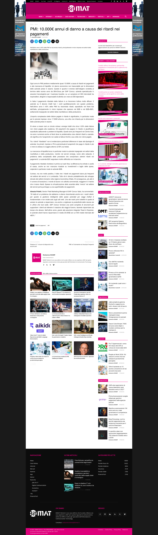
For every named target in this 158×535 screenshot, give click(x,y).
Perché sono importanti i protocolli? (109, 118)
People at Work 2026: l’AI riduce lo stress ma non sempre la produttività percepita (39, 358)
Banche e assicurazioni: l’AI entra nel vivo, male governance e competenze (118, 410)
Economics (35, 488)
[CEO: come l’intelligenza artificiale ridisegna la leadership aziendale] (84, 327)
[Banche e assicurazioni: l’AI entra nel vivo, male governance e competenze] (102, 411)
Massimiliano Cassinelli (114, 255)
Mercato (92, 16)
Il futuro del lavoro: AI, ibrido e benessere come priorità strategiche (38, 315)
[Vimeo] (126, 1)
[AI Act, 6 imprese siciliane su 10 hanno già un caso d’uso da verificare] (102, 243)
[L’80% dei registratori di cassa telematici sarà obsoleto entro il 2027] (102, 388)
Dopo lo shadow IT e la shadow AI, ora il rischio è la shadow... (84, 485)
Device (32, 477)
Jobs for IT (35, 482)
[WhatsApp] (44, 41)
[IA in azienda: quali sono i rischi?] (102, 287)
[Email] (53, 41)
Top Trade (43, 1)
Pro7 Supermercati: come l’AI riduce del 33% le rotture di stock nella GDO (118, 346)
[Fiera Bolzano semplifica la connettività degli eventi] (68, 463)
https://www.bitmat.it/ (48, 257)
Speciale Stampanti (91, 1)
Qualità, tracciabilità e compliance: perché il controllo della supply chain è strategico (40, 294)
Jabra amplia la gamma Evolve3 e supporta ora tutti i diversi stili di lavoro (118, 304)
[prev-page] (31, 364)
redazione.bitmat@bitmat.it (71, 522)
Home (31, 24)
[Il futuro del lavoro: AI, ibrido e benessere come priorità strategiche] (40, 305)
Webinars (116, 16)
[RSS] (120, 1)
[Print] (57, 41)
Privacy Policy (117, 529)
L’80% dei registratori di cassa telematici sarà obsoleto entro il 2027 (117, 387)
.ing (31, 493)
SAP (48, 225)
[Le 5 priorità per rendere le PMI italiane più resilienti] (62, 348)
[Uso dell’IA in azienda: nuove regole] (102, 265)
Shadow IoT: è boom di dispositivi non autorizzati (41, 245)
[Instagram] (114, 1)
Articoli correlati (36, 273)
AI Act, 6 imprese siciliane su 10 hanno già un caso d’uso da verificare (117, 242)
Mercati (32, 469)
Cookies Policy (108, 529)
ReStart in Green (81, 1)
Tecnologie (81, 16)
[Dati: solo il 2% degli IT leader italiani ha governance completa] (62, 327)
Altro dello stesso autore (50, 273)
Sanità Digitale (72, 1)
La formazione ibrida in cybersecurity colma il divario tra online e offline (61, 315)
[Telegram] (49, 41)
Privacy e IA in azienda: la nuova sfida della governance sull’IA (117, 275)
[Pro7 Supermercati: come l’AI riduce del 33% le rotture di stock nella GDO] (102, 347)
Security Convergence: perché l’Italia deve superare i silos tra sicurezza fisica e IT (82, 294)
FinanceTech (34, 496)
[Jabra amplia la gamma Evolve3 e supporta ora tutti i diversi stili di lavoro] (102, 305)
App (108, 16)
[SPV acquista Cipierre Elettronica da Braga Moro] (102, 224)
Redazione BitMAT (36, 37)
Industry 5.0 (64, 1)
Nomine (32, 471)
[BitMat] (79, 8)
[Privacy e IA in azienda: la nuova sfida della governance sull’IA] (102, 276)
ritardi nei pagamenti (40, 225)
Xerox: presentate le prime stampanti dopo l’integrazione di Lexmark (118, 315)
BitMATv (37, 1)
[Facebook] (111, 1)
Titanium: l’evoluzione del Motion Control (110, 141)
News (41, 16)
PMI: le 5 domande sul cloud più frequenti (81, 244)
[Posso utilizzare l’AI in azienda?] (102, 254)
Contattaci (100, 1)
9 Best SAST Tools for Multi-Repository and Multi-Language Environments (38, 337)
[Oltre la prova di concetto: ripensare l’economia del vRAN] (84, 348)
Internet (49, 16)
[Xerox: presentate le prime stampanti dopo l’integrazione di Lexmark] (102, 316)
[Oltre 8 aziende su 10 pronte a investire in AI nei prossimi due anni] (102, 370)
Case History (69, 16)
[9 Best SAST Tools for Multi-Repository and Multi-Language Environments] (40, 327)
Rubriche (33, 480)
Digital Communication (39, 485)
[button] (125, 17)
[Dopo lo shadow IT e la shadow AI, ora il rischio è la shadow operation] (62, 284)
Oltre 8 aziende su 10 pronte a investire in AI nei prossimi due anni (118, 369)
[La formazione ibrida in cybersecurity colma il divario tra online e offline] (62, 305)
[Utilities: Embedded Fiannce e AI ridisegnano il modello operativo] (84, 305)
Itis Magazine (57, 1)
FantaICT (34, 491)
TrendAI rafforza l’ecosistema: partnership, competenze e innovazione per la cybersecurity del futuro (112, 67)
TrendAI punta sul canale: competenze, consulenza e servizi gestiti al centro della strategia (111, 94)
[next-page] (34, 364)
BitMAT (32, 1)
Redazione (125, 529)
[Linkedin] (117, 1)
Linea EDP (49, 1)
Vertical (101, 16)
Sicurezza (58, 16)
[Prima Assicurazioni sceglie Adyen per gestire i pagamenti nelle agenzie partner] (102, 399)
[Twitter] (123, 1)
